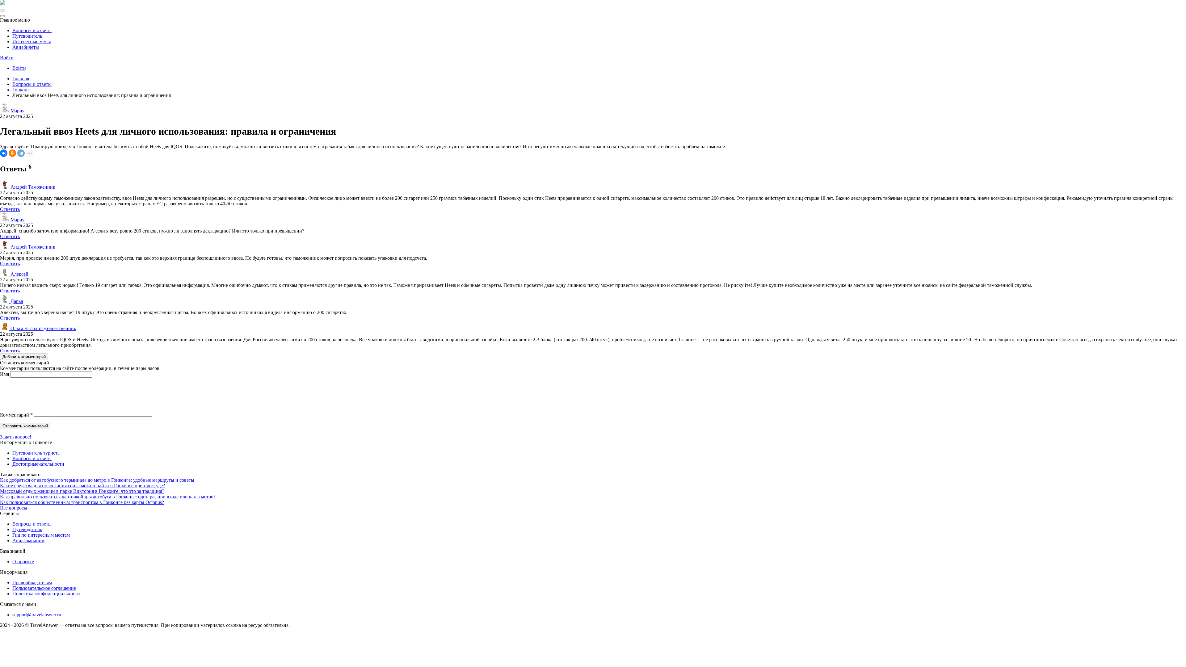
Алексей (18, 274)
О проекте (23, 561)
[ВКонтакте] (3, 153)
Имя (4, 374)
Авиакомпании (28, 540)
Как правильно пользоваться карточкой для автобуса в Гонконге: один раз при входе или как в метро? (108, 496)
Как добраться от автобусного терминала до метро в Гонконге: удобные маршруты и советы (97, 480)
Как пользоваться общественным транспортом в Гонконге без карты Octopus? (82, 502)
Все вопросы (13, 507)
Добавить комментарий (24, 356)
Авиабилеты (25, 47)
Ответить (10, 209)
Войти (7, 57)
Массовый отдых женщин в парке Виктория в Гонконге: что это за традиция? (82, 491)
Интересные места (31, 41)
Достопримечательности (38, 464)
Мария (16, 110)
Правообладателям (32, 582)
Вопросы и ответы (32, 30)
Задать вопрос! (15, 436)
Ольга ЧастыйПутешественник (42, 328)
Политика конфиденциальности (46, 593)
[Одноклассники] (12, 153)
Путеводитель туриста (36, 452)
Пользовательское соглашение (44, 588)
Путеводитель (27, 36)
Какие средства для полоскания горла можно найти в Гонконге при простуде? (82, 485)
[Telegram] (21, 153)
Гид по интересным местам (41, 535)
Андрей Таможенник (32, 187)
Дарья (16, 301)
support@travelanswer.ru (36, 614)
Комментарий (16, 414)
